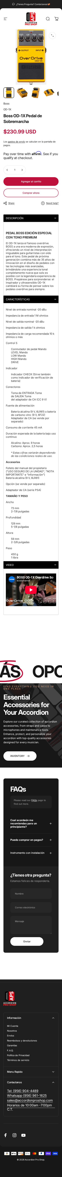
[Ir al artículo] (8, 92)
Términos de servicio (18, 1060)
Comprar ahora (31, 192)
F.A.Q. (10, 1050)
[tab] (31, 218)
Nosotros (12, 1030)
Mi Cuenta (12, 1026)
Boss (6, 103)
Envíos (10, 1035)
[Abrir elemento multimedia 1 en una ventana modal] (52, 35)
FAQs (34, 800)
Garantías (12, 1045)
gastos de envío (16, 141)
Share (11, 203)
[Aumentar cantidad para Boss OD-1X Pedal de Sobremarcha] (22, 170)
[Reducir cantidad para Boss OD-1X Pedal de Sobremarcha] (7, 170)
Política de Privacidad (18, 1055)
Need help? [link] (52, 203)
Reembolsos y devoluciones (22, 1040)
